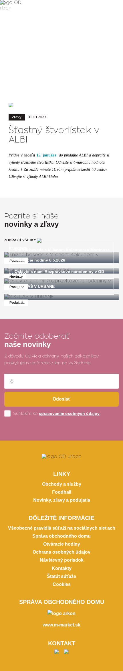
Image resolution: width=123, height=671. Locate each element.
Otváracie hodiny (61, 544)
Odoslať (61, 399)
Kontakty (62, 568)
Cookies (62, 584)
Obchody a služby (61, 484)
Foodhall (61, 492)
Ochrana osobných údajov (61, 552)
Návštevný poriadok (62, 560)
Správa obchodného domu (61, 536)
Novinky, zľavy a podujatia (61, 500)
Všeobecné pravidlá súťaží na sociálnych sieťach (61, 528)
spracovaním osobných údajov (69, 413)
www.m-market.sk (61, 624)
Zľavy (16, 117)
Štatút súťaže (61, 576)
